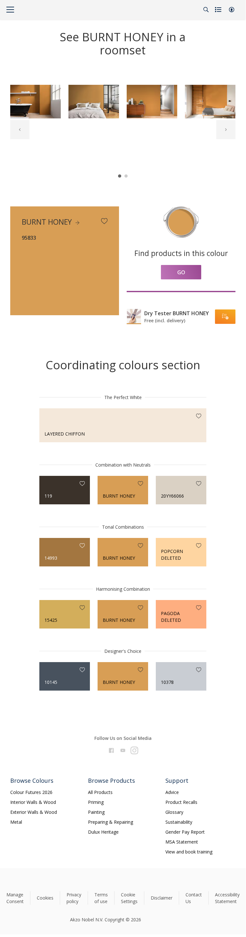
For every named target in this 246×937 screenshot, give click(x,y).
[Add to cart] (225, 316)
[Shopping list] (219, 9)
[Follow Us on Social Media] (111, 750)
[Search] (206, 9)
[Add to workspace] (104, 221)
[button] (231, 9)
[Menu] (10, 9)
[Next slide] (225, 129)
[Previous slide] (19, 129)
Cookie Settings (129, 898)
